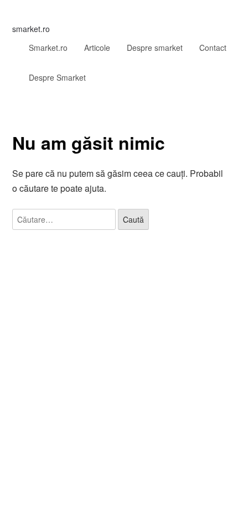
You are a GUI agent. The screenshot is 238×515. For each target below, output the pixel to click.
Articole (97, 47)
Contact (212, 47)
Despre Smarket (57, 77)
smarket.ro (31, 28)
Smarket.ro (48, 47)
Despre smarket (155, 47)
